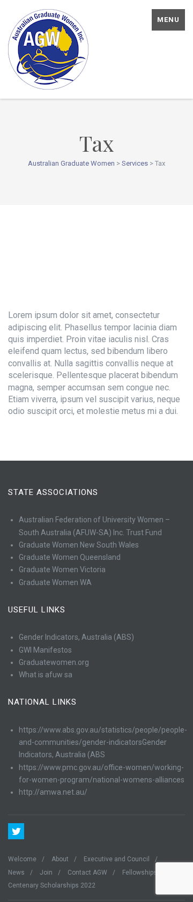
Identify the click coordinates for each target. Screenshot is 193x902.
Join (46, 872)
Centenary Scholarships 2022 (51, 885)
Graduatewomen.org (54, 662)
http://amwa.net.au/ (53, 792)
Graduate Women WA (55, 582)
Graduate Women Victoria (62, 569)
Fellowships (139, 872)
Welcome (22, 859)
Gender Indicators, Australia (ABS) (76, 637)
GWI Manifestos (45, 650)
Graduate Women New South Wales (79, 545)
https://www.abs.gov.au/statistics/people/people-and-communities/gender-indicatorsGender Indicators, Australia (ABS (103, 742)
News (16, 872)
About (60, 859)
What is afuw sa (45, 674)
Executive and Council (117, 859)
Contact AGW (87, 872)
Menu (168, 20)
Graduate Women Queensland (70, 557)
